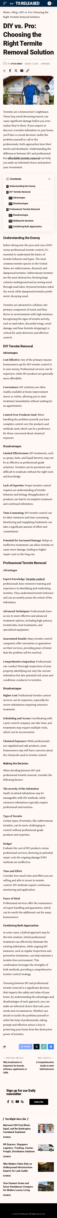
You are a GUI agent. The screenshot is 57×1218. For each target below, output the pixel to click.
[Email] (21, 70)
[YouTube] (17, 1101)
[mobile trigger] (6, 3)
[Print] (51, 1046)
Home (6, 12)
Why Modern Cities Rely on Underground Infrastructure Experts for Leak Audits (17, 1167)
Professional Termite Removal (24, 209)
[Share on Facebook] (10, 70)
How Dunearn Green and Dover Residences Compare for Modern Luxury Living (18, 1187)
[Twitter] (12, 1101)
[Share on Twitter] (16, 70)
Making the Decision (23, 220)
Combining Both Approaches (27, 226)
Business (7, 1137)
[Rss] (22, 1101)
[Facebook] (8, 1101)
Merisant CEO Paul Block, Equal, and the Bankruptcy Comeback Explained (17, 1129)
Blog (14, 12)
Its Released (26, 3)
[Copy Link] (27, 70)
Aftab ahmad (16, 64)
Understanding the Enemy (22, 186)
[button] (38, 1102)
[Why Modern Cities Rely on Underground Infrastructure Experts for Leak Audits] (46, 1167)
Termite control (35, 579)
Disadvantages (20, 203)
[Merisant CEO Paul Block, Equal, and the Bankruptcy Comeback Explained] (46, 1128)
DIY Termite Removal (20, 192)
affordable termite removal (24, 158)
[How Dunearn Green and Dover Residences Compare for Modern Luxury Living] (46, 1186)
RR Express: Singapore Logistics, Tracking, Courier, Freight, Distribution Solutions (19, 1148)
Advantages (19, 197)
